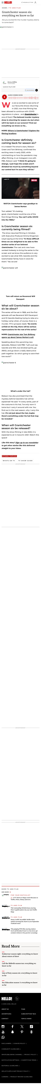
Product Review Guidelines (21, 1076)
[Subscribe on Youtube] (6, 1031)
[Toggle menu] (3, 2)
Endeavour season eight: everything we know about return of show (20, 955)
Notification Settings (10, 1060)
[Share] (36, 90)
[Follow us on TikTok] (34, 1026)
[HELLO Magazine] (8, 2)
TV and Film (15, 8)
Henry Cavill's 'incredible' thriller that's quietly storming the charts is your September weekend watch (25, 921)
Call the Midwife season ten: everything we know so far (19, 964)
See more (5, 892)
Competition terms (28, 1060)
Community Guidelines (11, 1049)
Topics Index (26, 1018)
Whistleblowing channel (12, 1054)
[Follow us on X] (25, 1026)
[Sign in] (35, 2)
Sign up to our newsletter (26, 443)
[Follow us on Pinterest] (25, 1031)
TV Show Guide (25, 460)
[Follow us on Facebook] (15, 1026)
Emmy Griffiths (12, 82)
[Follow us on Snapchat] (15, 1031)
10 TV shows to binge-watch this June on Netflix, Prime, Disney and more (24, 899)
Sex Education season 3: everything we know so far (20, 983)
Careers (5, 1076)
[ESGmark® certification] (16, 998)
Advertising (6, 1014)
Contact (5, 1018)
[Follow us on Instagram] (6, 1026)
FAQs (23, 1009)
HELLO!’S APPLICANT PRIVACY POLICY (15, 1071)
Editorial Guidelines (10, 1065)
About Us (5, 1009)
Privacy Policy (30, 1054)
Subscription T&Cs (28, 1014)
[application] (20, 188)
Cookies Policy (19, 1043)
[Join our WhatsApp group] (6, 1037)
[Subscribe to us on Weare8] (34, 1031)
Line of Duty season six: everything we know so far (19, 974)
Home (4, 8)
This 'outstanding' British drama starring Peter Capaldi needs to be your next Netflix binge (24, 910)
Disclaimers (6, 1043)
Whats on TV (9, 460)
